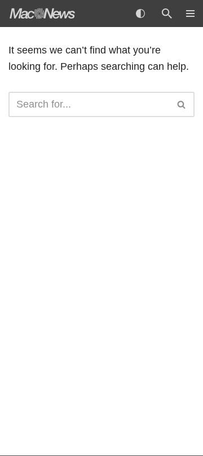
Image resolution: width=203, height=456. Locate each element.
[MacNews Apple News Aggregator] (42, 13)
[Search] (167, 13)
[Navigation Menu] (186, 14)
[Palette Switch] (140, 13)
